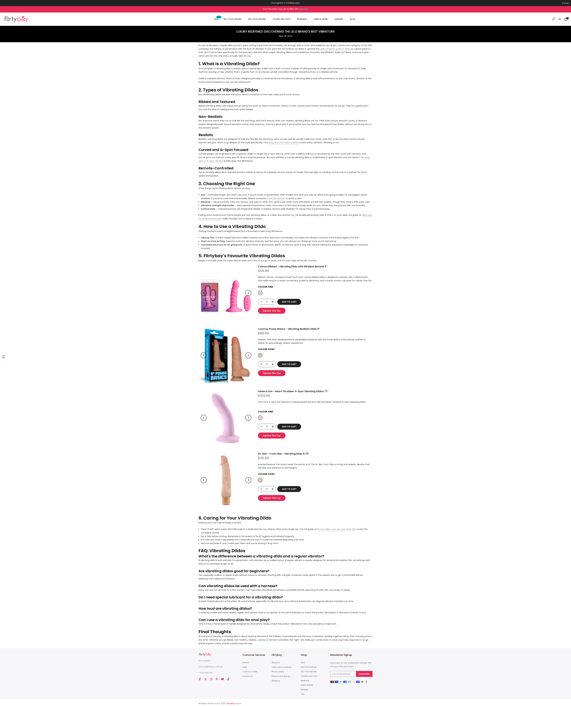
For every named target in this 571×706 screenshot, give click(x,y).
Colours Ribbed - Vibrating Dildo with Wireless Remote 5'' (292, 266)
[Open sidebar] (3, 357)
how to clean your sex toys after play (336, 529)
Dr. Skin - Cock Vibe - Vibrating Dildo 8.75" (283, 453)
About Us (276, 662)
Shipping (276, 681)
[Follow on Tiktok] (228, 679)
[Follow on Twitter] (205, 679)
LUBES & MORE (321, 19)
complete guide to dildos (338, 48)
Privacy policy (278, 671)
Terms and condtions (281, 667)
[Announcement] (285, 2)
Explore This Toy (271, 310)
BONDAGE (302, 19)
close (6, 3)
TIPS (302, 694)
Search (245, 662)
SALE (217, 19)
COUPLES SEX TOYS (309, 676)
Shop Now (303, 9)
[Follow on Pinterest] (216, 679)
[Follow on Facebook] (200, 679)
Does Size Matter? (276, 198)
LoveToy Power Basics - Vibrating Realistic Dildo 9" (289, 329)
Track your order (249, 671)
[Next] (248, 293)
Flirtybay (230, 703)
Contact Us (247, 676)
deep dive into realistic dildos (284, 142)
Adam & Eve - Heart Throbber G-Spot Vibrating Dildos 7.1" (293, 391)
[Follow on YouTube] (222, 679)
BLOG (352, 19)
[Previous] (204, 293)
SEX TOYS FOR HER (232, 19)
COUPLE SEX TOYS (281, 19)
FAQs (244, 667)
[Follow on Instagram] (211, 679)
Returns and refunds (281, 676)
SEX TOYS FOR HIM (257, 19)
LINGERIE (339, 19)
